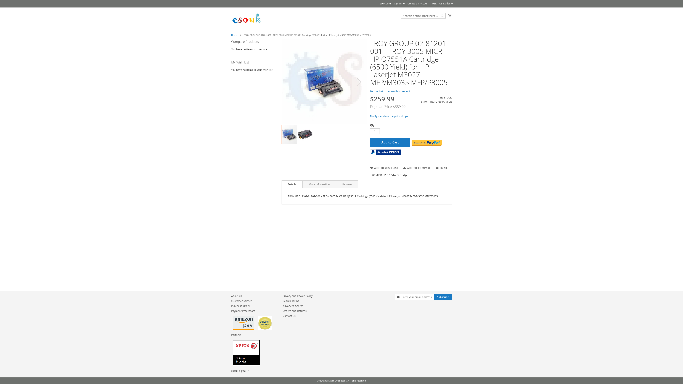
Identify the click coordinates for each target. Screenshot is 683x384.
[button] (442, 4)
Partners (236, 335)
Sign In (397, 3)
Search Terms (291, 301)
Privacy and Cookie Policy (298, 296)
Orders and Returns (295, 311)
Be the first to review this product (390, 91)
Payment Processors (243, 311)
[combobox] (423, 16)
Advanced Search (293, 306)
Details (292, 184)
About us (236, 296)
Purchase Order (240, 306)
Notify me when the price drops (389, 116)
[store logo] (246, 18)
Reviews (347, 184)
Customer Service (241, 301)
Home (234, 35)
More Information (319, 184)
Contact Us (289, 316)
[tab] (292, 184)
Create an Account (418, 3)
